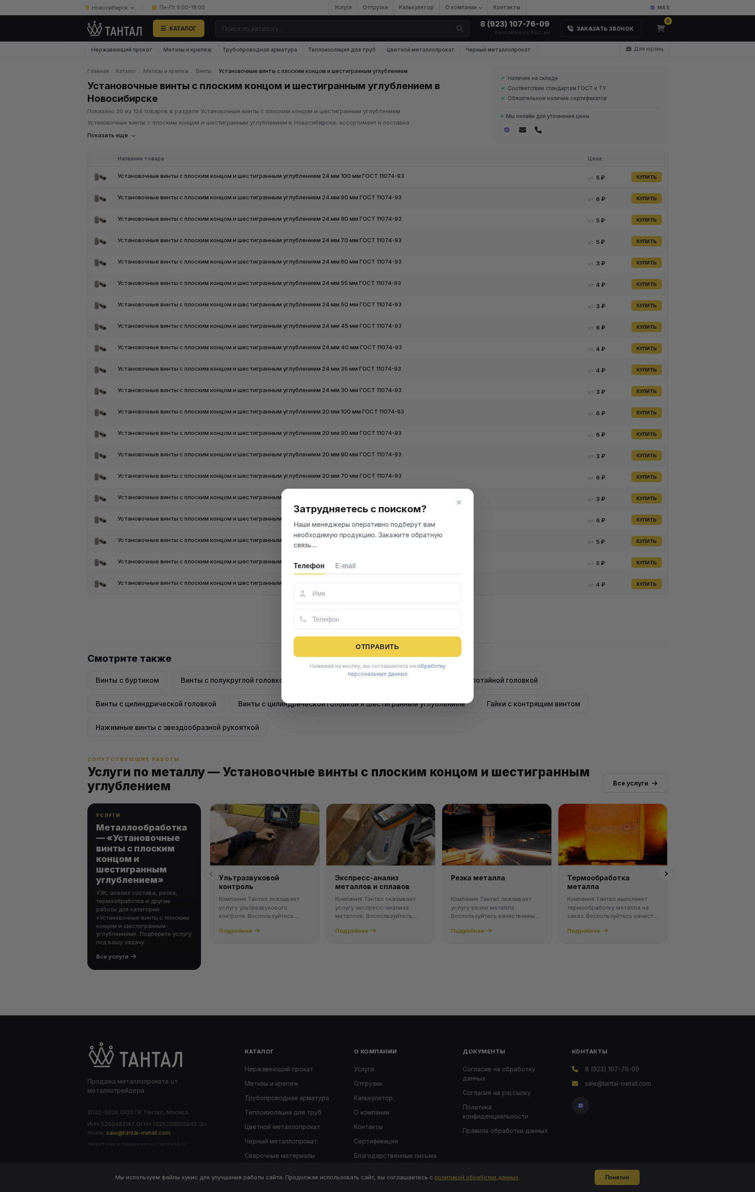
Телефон (309, 566)
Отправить (377, 646)
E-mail (345, 566)
